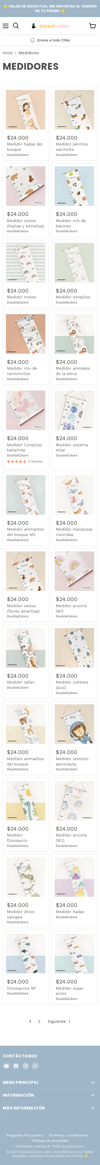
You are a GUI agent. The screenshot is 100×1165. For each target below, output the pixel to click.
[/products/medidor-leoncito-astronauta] (74, 724)
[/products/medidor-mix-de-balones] (74, 186)
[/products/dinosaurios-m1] (25, 953)
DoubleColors (17, 155)
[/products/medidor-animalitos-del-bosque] (25, 724)
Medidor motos (21, 297)
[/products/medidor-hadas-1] (74, 877)
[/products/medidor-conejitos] (74, 262)
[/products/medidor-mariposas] (74, 648)
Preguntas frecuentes (24, 1135)
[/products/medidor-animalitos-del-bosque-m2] (25, 495)
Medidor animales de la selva (73, 371)
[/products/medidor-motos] (25, 262)
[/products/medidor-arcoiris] (74, 571)
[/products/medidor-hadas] (25, 648)
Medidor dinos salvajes (20, 914)
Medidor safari (21, 682)
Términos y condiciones (68, 1135)
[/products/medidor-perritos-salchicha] (74, 109)
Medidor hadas (70, 911)
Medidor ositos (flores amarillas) (23, 608)
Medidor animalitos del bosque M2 (25, 532)
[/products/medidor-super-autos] (74, 953)
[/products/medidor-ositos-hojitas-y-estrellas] (25, 186)
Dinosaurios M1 (21, 988)
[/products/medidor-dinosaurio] (25, 800)
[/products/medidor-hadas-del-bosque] (25, 109)
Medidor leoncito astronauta (72, 761)
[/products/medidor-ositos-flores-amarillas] (25, 571)
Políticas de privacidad (50, 1141)
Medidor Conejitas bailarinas (24, 448)
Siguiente (57, 1021)
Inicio (8, 53)
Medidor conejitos (73, 297)
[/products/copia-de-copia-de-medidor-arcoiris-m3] (74, 800)
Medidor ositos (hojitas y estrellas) (25, 223)
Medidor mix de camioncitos (22, 371)
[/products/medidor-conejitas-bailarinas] (25, 410)
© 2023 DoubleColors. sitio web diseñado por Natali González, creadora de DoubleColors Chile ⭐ (50, 1154)
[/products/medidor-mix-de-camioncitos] (25, 334)
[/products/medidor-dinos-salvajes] (25, 877)
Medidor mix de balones (71, 223)
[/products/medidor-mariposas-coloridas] (74, 495)
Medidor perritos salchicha (72, 147)
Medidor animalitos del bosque (25, 761)
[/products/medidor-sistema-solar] (74, 410)
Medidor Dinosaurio (17, 838)
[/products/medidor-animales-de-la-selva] (74, 334)
